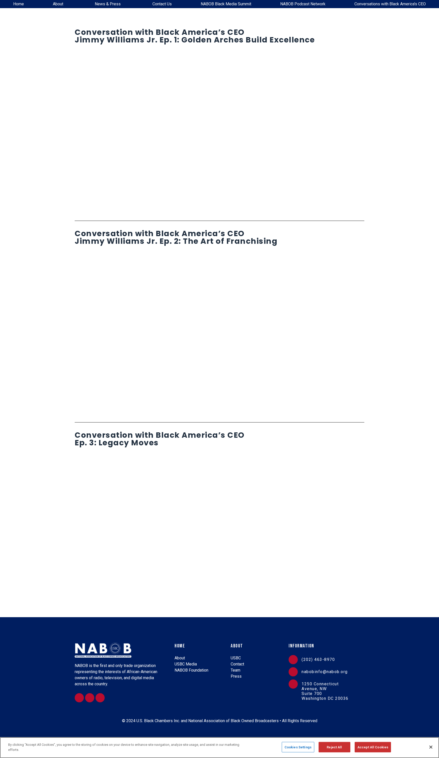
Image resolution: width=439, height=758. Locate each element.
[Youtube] (100, 697)
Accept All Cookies (372, 747)
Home (18, 4)
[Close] (430, 747)
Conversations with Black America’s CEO (390, 4)
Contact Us (162, 4)
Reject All (334, 747)
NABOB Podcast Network (302, 4)
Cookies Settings (298, 747)
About (58, 4)
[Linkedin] (89, 697)
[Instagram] (79, 697)
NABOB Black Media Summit (226, 4)
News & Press (108, 4)
